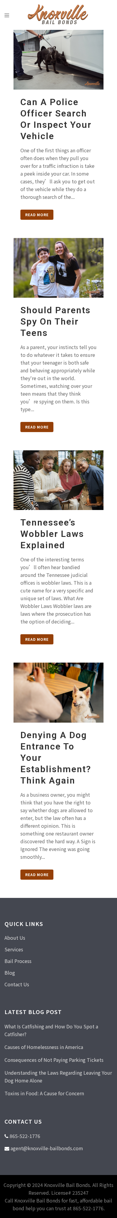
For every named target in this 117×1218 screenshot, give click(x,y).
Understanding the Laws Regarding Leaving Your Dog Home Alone (58, 1076)
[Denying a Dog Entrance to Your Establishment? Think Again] (59, 692)
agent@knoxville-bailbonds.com (46, 1148)
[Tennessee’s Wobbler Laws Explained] (59, 480)
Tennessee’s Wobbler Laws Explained (52, 533)
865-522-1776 (25, 1135)
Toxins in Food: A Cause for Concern (44, 1093)
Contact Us (16, 984)
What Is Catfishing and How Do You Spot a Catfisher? (51, 1030)
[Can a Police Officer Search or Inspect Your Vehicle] (59, 60)
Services (13, 949)
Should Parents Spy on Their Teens (55, 321)
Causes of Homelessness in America (43, 1046)
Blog (9, 972)
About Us (14, 937)
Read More (37, 214)
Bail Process (18, 961)
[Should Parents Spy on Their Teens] (59, 268)
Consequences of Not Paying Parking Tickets (54, 1059)
